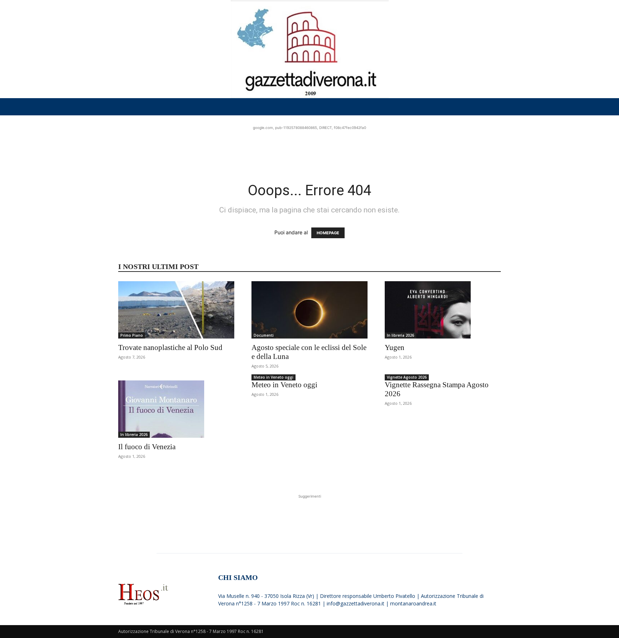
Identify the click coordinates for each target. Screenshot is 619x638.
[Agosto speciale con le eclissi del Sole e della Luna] (309, 310)
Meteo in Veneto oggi (273, 377)
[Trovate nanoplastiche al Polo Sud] (176, 310)
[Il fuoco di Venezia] (176, 409)
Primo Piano (131, 335)
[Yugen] (443, 310)
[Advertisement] (309, 147)
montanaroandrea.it (413, 603)
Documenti (264, 335)
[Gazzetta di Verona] (309, 49)
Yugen (394, 347)
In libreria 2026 (400, 335)
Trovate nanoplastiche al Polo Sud (170, 347)
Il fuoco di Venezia (147, 446)
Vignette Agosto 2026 (407, 377)
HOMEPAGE (328, 232)
